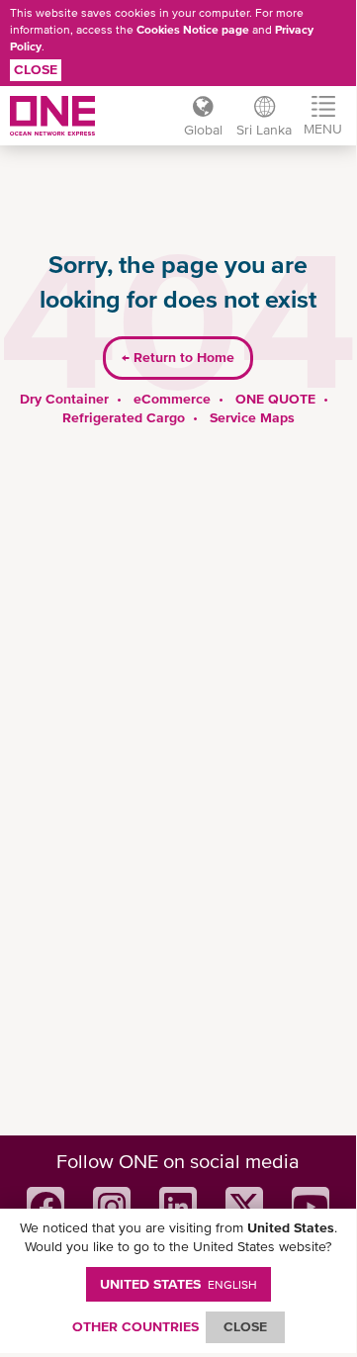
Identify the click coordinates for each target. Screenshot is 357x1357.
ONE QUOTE (275, 399)
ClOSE (245, 1326)
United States (178, 1284)
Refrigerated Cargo (123, 417)
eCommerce (172, 399)
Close (35, 69)
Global (203, 129)
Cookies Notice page (192, 30)
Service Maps (252, 417)
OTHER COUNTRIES (135, 1326)
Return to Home (178, 357)
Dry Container (64, 399)
